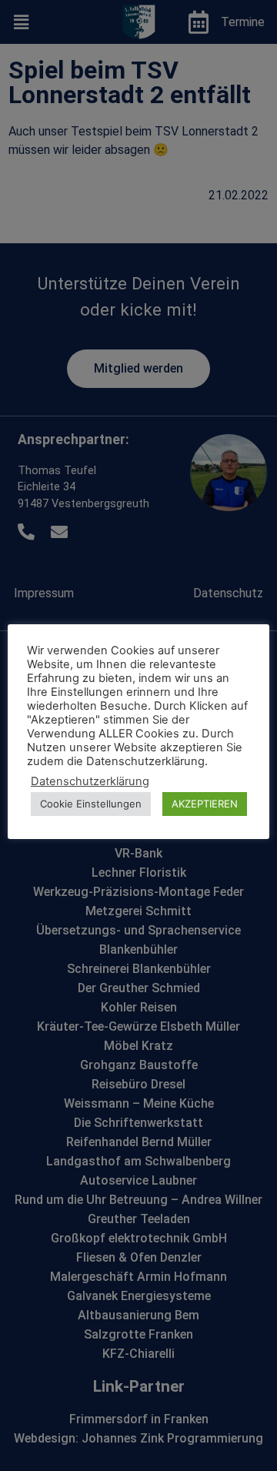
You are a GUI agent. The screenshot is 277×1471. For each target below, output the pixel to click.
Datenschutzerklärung (90, 781)
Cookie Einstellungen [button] (91, 803)
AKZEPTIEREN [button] (205, 803)
